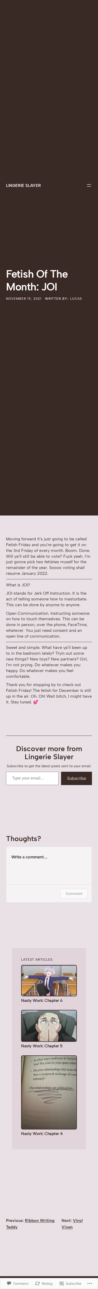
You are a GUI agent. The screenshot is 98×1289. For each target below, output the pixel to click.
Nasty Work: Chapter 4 (42, 1133)
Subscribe (76, 778)
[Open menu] (89, 185)
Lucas (76, 298)
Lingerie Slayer (23, 185)
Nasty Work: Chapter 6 (42, 1000)
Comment (74, 893)
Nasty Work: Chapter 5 (42, 1046)
